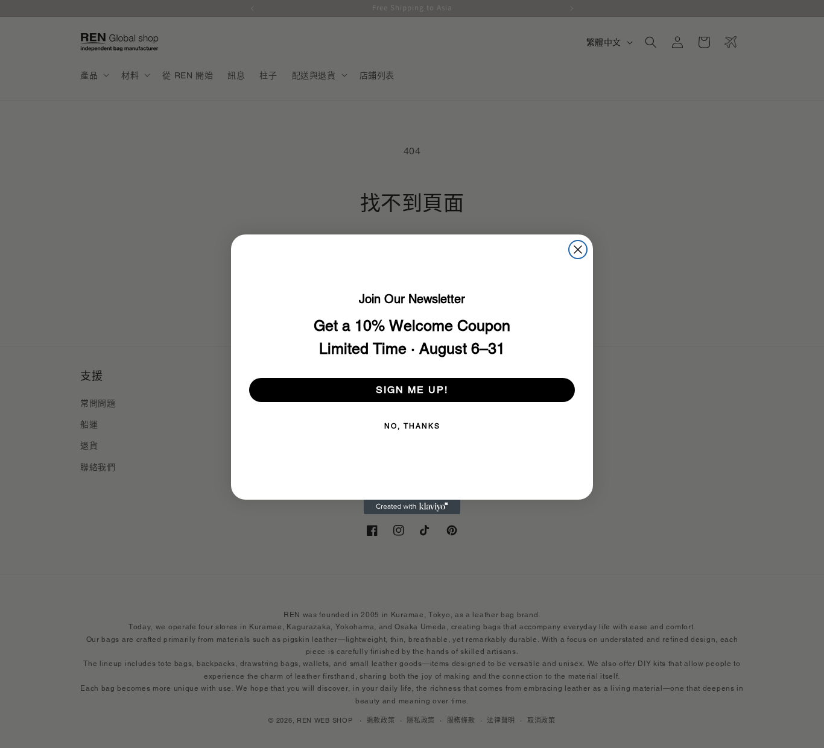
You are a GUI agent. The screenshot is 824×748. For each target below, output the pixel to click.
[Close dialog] (578, 249)
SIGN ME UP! (412, 389)
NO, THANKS (412, 426)
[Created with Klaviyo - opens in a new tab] (412, 507)
